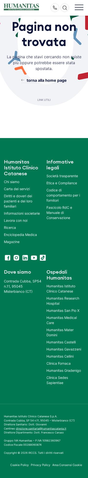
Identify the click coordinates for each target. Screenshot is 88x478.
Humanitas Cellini (60, 356)
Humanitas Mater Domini (60, 332)
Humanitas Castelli (61, 342)
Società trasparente (62, 176)
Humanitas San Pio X (62, 310)
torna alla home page (47, 80)
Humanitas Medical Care (61, 320)
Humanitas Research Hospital (62, 300)
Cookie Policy (19, 465)
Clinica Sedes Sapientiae (57, 380)
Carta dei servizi (17, 189)
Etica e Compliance (61, 183)
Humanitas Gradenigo (63, 370)
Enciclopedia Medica (20, 235)
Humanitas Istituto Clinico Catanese (60, 288)
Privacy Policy (40, 465)
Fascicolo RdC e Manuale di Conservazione (59, 212)
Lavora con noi (15, 220)
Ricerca (10, 227)
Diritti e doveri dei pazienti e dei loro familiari (18, 201)
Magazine (12, 242)
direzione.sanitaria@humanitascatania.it (41, 428)
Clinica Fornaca (58, 363)
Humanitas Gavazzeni (63, 349)
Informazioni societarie (22, 213)
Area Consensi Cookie (67, 465)
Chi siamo (11, 182)
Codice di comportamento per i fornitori (63, 195)
